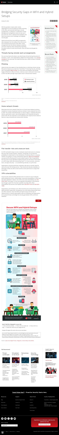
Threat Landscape (5, 354)
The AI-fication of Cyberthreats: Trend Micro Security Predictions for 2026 (25, 373)
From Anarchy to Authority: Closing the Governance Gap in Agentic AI (50, 47)
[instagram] (11, 418)
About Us (31, 399)
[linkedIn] (57, 21)
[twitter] (55, 21)
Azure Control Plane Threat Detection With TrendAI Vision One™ (16, 378)
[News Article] (51, 354)
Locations (31, 405)
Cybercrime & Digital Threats (10, 340)
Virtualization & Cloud (15, 354)
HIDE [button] (38, 200)
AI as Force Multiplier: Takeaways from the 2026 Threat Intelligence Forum (50, 58)
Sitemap (18, 431)
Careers (31, 402)
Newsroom (3, 402)
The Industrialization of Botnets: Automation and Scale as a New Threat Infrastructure (6, 373)
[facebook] (53, 21)
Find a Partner (4, 407)
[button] (9, 425)
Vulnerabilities (31, 340)
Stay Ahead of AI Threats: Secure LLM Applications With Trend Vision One (34, 372)
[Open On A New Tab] (35, 34)
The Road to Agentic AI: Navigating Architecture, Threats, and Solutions (33, 379)
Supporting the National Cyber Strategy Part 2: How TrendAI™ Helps (50, 65)
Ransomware (24, 354)
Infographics (19, 340)
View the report (48, 360)
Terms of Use (12, 431)
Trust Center (32, 410)
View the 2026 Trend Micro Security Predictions (50, 376)
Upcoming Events (33, 407)
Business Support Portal (20, 399)
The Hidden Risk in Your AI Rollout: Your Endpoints (50, 71)
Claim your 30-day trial (43, 424)
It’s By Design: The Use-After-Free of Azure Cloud (50, 44)
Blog (2, 399)
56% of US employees (34, 156)
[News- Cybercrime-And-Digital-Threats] (51, 21)
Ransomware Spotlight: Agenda (25, 369)
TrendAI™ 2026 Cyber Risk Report (51, 32)
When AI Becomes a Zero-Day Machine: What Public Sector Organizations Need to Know (50, 35)
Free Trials (17, 407)
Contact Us (17, 402)
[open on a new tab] (8, 418)
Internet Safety (25, 340)
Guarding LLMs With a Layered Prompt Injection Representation (34, 364)
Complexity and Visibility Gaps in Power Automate (6, 378)
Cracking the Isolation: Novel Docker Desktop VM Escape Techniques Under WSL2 (15, 372)
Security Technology (34, 354)
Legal (7, 431)
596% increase (13, 70)
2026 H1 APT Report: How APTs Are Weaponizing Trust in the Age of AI (50, 62)
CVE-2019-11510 (28, 184)
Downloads (17, 405)
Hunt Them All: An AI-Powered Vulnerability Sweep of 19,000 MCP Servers (50, 40)
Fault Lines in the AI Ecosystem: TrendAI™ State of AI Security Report (6, 364)
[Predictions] (51, 370)
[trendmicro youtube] (15, 418)
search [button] (54, 2)
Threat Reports (4, 405)
